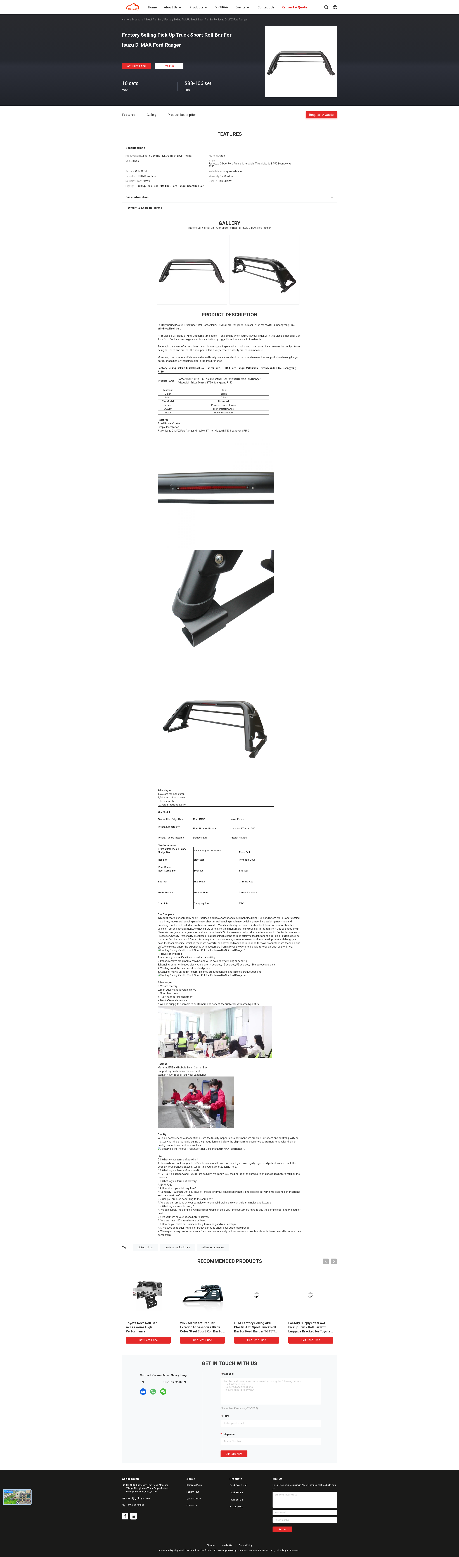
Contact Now (234, 1453)
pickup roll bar (145, 1247)
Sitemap (211, 1545)
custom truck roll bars (177, 1247)
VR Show (221, 7)
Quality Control (193, 1498)
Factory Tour (192, 1492)
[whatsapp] (153, 1391)
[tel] (173, 1391)
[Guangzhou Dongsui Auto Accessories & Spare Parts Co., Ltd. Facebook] (125, 1516)
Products (137, 19)
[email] (143, 1391)
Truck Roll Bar (154, 19)
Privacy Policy (245, 1545)
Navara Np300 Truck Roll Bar (147, 1323)
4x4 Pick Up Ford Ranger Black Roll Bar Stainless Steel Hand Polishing (310, 1327)
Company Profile (194, 1485)
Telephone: (228, 1434)
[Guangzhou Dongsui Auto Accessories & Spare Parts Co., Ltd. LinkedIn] (133, 1516)
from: (225, 1415)
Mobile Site (227, 1545)
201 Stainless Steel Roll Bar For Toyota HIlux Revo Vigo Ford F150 (254, 1327)
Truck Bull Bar (236, 1500)
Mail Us (169, 66)
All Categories (236, 1506)
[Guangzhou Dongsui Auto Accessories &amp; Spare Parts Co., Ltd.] (132, 6)
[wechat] (163, 1391)
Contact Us (191, 1505)
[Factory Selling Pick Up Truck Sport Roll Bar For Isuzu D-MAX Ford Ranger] (301, 61)
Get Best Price (136, 66)
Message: (228, 1373)
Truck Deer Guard (238, 1485)
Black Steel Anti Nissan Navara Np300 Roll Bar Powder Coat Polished (197, 1327)
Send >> (282, 1529)
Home (125, 19)
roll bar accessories (213, 1247)
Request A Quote (321, 114)
